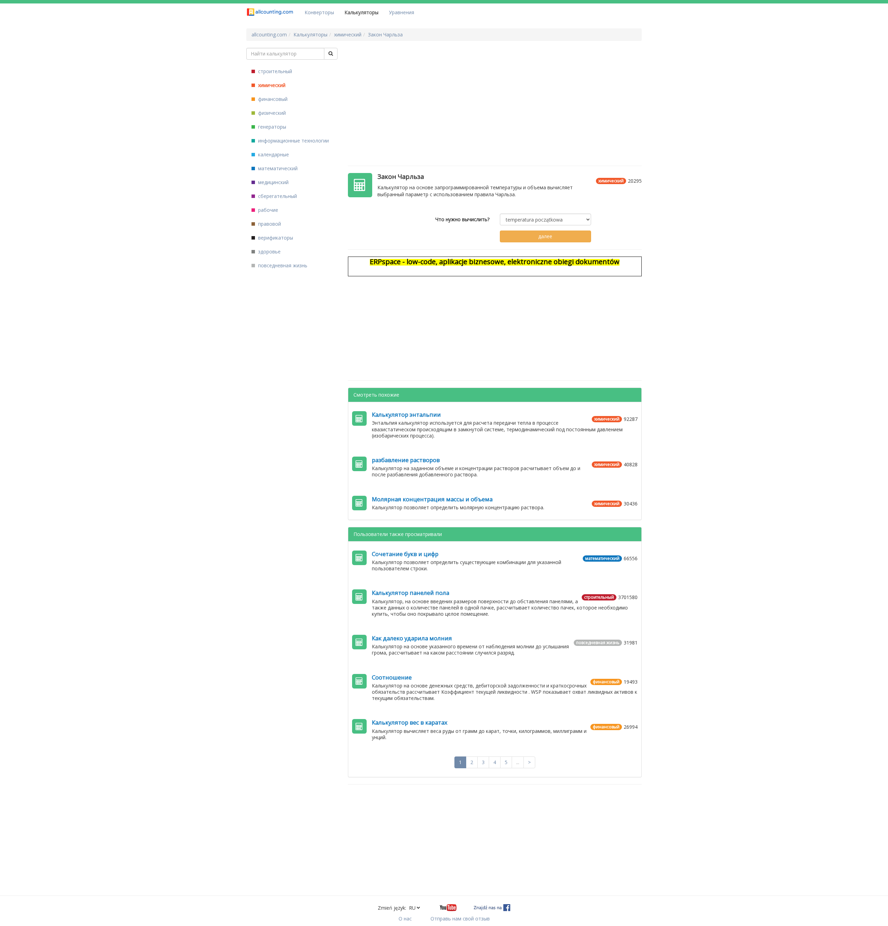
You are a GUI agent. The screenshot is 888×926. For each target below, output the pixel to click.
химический (271, 85)
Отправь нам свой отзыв (460, 918)
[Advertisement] (495, 96)
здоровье (269, 251)
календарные (273, 154)
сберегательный (277, 196)
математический (277, 168)
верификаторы (275, 237)
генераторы (271, 126)
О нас (405, 918)
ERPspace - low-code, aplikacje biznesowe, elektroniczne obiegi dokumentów (495, 261)
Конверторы (319, 12)
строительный (274, 71)
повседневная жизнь (282, 265)
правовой (269, 223)
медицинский (273, 182)
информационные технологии (293, 140)
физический (271, 113)
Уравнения (401, 12)
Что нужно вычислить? (462, 219)
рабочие (267, 210)
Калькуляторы (361, 12)
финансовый (272, 99)
